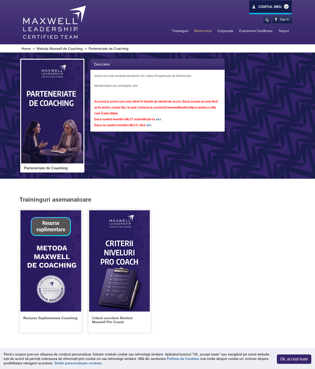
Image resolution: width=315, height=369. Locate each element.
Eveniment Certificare (256, 31)
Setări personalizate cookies (78, 363)
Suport (284, 31)
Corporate (225, 31)
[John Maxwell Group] (54, 22)
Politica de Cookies (183, 359)
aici (158, 119)
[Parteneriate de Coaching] (52, 111)
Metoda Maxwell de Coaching (60, 49)
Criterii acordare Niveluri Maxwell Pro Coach (112, 320)
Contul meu (270, 7)
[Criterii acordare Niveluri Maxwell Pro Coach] (119, 261)
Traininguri (180, 31)
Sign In (284, 19)
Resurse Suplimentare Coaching (50, 318)
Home (26, 49)
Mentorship (203, 31)
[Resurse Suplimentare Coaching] (51, 261)
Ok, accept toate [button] (294, 359)
